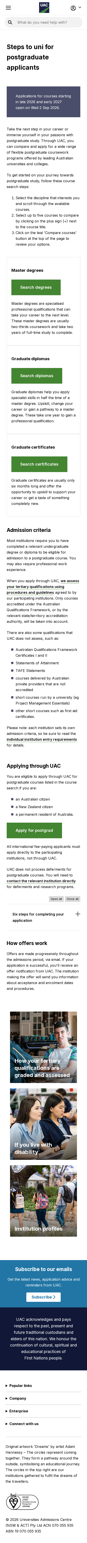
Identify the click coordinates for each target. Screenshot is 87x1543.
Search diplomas (36, 375)
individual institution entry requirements (42, 739)
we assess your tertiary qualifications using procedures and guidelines (43, 587)
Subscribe (42, 1297)
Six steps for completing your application (38, 917)
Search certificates (39, 464)
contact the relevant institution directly (41, 881)
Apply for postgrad (34, 830)
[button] (75, 7)
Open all (56, 899)
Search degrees (36, 287)
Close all (73, 899)
